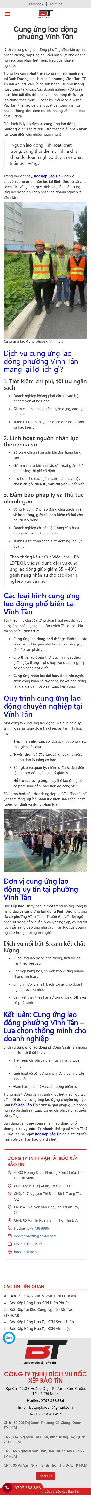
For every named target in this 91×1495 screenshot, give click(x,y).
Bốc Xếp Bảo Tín (47, 176)
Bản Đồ (45, 1475)
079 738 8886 (38, 1228)
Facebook (36, 3)
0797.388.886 (28, 1488)
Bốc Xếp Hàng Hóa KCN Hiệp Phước (39, 1302)
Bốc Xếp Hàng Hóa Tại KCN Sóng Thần (42, 1321)
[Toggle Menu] (7, 14)
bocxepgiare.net (27, 1251)
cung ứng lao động (32, 1047)
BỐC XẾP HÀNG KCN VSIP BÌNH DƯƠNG (44, 1295)
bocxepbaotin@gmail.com (35, 1235)
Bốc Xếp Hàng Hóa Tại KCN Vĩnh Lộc (40, 1328)
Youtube (56, 3)
